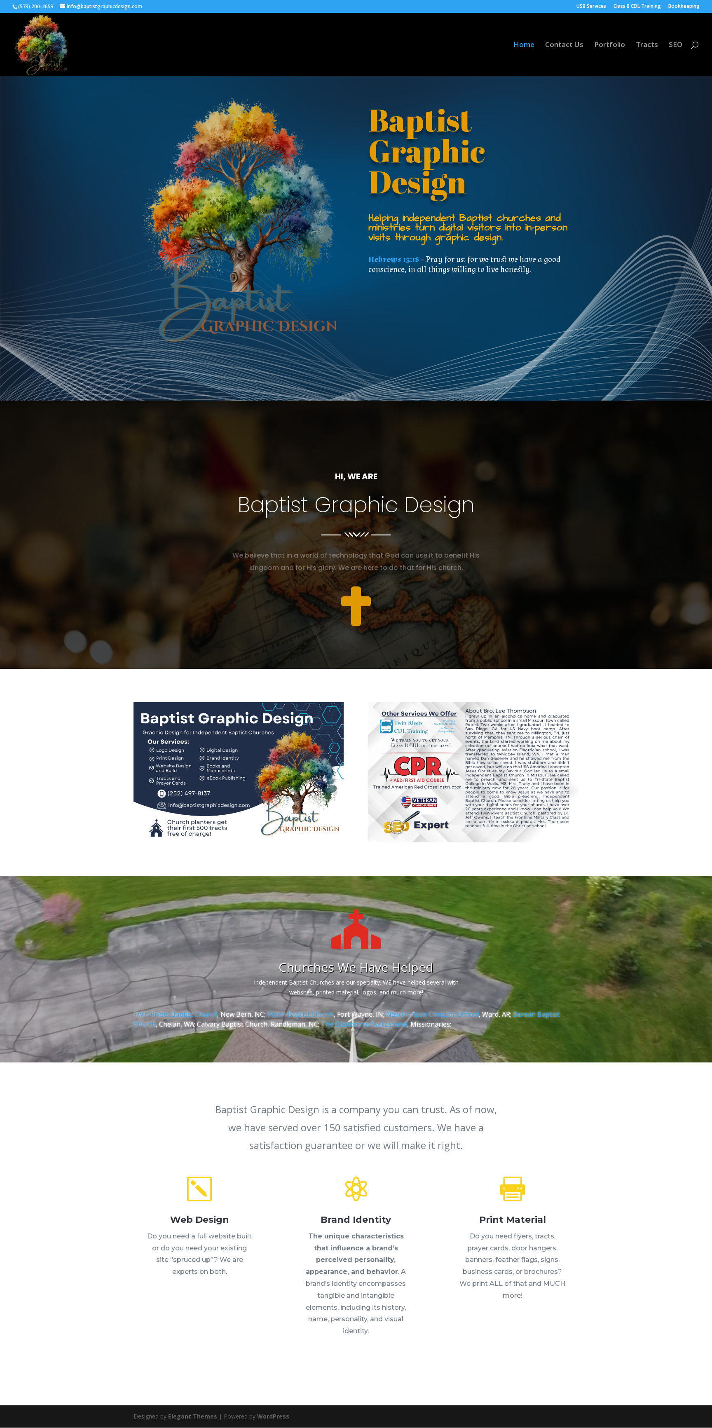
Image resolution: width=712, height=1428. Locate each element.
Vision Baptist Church (300, 1014)
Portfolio (609, 45)
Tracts (647, 45)
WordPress (273, 1416)
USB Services (591, 6)
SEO (675, 45)
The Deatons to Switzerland (364, 1024)
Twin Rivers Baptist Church (175, 1014)
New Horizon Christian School (432, 1014)
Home (523, 45)
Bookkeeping (684, 6)
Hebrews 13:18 (393, 259)
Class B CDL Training (637, 6)
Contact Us (564, 45)
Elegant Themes (192, 1416)
